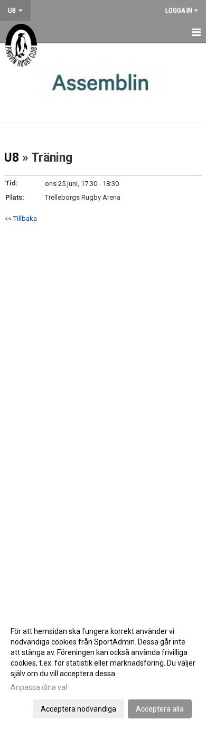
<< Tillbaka (20, 218)
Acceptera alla (160, 709)
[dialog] (103, 669)
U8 (11, 158)
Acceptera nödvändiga (78, 709)
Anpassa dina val (39, 687)
